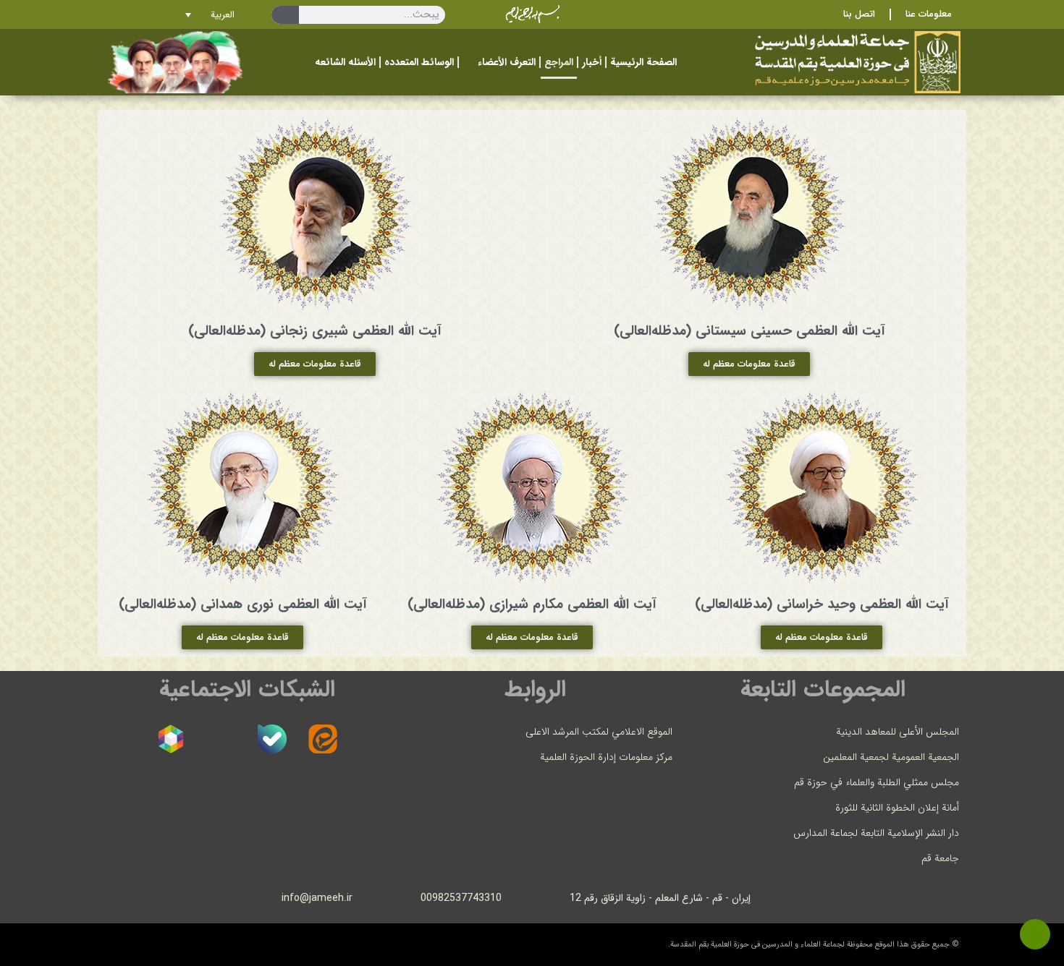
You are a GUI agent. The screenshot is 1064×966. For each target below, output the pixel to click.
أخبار (591, 62)
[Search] (285, 15)
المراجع (558, 62)
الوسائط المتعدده (419, 62)
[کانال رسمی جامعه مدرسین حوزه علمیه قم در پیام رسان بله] (272, 738)
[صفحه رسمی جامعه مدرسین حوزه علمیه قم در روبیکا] (170, 738)
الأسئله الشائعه (345, 62)
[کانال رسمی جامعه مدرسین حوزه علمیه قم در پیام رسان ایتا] (322, 738)
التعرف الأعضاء (507, 62)
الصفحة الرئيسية (643, 62)
